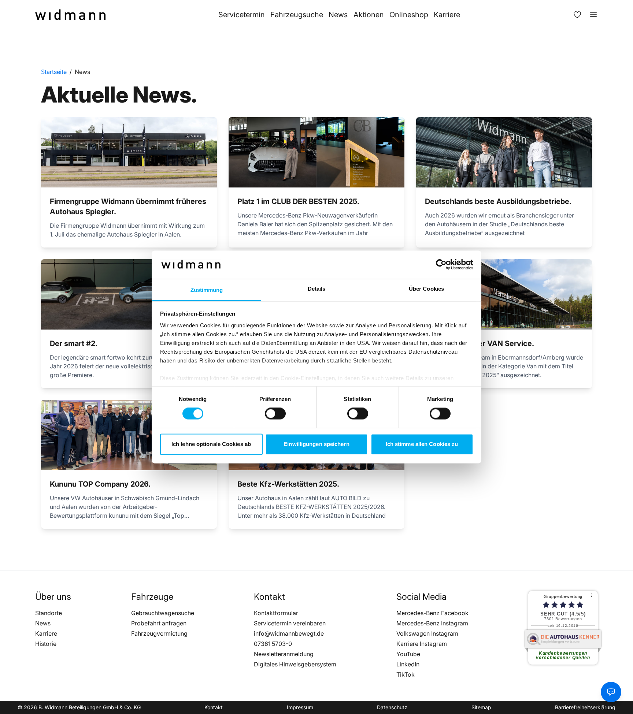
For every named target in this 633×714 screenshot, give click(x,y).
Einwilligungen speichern (316, 444)
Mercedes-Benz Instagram (432, 623)
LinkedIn (407, 664)
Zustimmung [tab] (206, 290)
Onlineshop (408, 14)
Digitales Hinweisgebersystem (295, 664)
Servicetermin (241, 14)
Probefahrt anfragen (158, 623)
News (338, 14)
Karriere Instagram (421, 643)
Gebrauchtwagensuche (162, 613)
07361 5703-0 (273, 643)
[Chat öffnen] (611, 692)
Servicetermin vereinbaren (290, 623)
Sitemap (481, 707)
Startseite (54, 71)
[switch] (275, 414)
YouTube (408, 654)
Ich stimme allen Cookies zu (422, 444)
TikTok (405, 674)
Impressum (300, 707)
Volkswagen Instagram (427, 633)
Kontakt (213, 707)
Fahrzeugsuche (296, 14)
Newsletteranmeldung (284, 654)
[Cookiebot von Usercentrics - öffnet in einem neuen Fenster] (441, 264)
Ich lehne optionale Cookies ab (211, 444)
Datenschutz (392, 707)
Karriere (447, 14)
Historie (45, 643)
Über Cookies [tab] (426, 289)
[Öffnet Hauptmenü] (590, 14)
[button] (53, 597)
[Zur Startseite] (70, 14)
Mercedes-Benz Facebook (432, 613)
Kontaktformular (276, 613)
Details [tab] (317, 289)
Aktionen (368, 14)
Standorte (48, 613)
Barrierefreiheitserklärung (585, 707)
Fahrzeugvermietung (159, 633)
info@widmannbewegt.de (289, 633)
